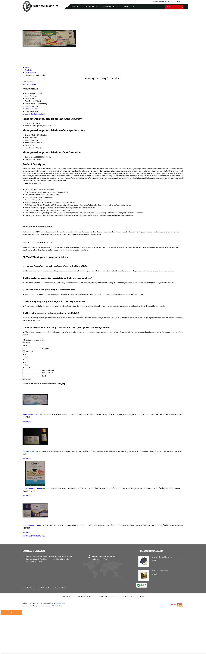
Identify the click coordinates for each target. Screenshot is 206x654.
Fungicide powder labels (32, 488)
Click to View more (31, 109)
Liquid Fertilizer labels (31, 414)
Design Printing (30, 135)
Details (154, 560)
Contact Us (129, 7)
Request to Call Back (30, 114)
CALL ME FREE (39, 536)
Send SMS (45, 587)
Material (28, 145)
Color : (89, 414)
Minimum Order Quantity (34, 126)
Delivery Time (30, 159)
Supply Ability (30, 157)
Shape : (127, 414)
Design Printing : (108, 414)
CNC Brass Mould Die (160, 571)
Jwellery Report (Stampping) (162, 557)
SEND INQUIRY (28, 536)
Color (27, 140)
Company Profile (91, 7)
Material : (139, 414)
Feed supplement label (31, 525)
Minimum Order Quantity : (70, 414)
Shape (27, 137)
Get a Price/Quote (29, 84)
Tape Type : (157, 414)
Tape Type (28, 148)
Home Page (75, 7)
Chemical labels (28, 451)
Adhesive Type (30, 143)
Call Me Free (59, 587)
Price (27, 123)
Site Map (141, 597)
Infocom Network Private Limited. (51, 606)
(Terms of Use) (60, 603)
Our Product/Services (111, 7)
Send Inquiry (42, 114)
